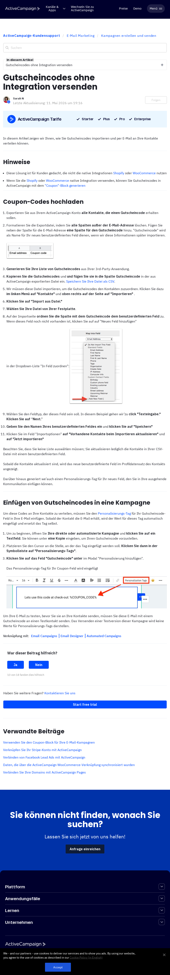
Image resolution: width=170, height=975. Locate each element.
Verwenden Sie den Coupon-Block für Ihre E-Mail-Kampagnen (49, 742)
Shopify (118, 173)
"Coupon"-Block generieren (65, 185)
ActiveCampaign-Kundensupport (31, 35)
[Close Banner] (164, 955)
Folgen (156, 100)
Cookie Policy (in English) (86, 957)
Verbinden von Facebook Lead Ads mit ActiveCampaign (44, 757)
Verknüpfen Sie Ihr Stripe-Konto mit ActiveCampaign (42, 750)
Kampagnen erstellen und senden (128, 35)
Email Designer (72, 636)
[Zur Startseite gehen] (22, 8)
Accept (58, 967)
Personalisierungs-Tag (114, 513)
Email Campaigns (44, 636)
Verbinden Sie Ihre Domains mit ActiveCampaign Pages (44, 772)
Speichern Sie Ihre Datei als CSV (90, 281)
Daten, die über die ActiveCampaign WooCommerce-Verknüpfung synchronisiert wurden (69, 765)
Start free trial (85, 704)
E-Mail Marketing (81, 35)
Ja (15, 665)
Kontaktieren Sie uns (59, 693)
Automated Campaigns (104, 636)
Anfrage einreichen (85, 849)
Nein (38, 665)
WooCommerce (144, 173)
